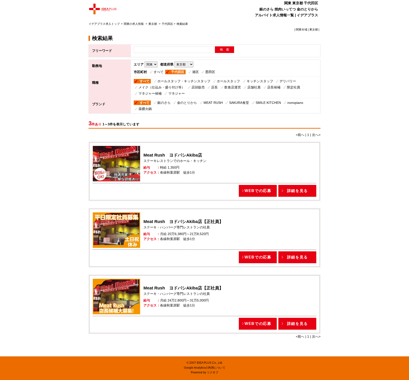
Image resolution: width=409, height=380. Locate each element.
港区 (195, 72)
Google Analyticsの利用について (204, 367)
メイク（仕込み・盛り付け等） (161, 87)
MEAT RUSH (213, 103)
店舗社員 (254, 87)
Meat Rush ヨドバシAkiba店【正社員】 (183, 221)
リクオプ (212, 372)
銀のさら (164, 103)
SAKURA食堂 (239, 103)
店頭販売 (198, 87)
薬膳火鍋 (145, 109)
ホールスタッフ (228, 81)
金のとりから (187, 103)
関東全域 (301, 29)
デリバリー (288, 81)
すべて (159, 72)
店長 (214, 87)
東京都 (152, 24)
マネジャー (176, 93)
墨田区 (210, 72)
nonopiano (295, 103)
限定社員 (293, 87)
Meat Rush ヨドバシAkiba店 (172, 155)
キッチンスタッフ (260, 81)
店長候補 (273, 87)
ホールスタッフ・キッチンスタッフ (183, 81)
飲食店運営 (232, 87)
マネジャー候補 (150, 93)
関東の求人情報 (134, 24)
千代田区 (177, 72)
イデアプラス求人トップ (104, 24)
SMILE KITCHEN (268, 103)
